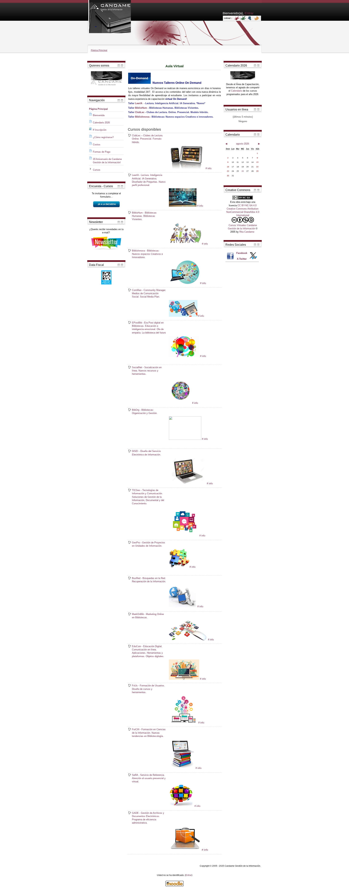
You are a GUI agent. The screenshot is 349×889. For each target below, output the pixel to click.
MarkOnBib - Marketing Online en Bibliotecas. (148, 616)
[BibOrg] (169, 443)
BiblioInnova (142, 116)
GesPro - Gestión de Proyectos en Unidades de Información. (148, 544)
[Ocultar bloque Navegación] (119, 100)
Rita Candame (246, 231)
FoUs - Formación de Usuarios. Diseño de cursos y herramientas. (148, 688)
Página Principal (99, 50)
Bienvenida (99, 115)
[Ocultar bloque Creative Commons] (255, 190)
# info (208, 168)
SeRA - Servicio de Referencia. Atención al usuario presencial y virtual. (149, 778)
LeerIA (138, 103)
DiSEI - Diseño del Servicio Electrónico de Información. (146, 453)
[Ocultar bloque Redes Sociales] (255, 245)
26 (243, 171)
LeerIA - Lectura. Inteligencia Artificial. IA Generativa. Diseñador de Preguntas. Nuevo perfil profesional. (148, 180)
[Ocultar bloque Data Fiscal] (119, 265)
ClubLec (139, 112)
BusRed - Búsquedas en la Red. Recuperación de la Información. (149, 580)
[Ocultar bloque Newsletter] (119, 222)
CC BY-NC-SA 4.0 (247, 205)
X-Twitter (242, 259)
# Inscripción (99, 129)
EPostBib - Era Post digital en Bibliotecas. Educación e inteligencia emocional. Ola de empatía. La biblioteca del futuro (149, 327)
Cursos (96, 169)
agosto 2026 (242, 143)
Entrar (189, 875)
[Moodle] (174, 885)
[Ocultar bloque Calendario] (255, 135)
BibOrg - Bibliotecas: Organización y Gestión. (144, 412)
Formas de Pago (101, 151)
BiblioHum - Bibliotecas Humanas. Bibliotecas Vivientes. (144, 216)
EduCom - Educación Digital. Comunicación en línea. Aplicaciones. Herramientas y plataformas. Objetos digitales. (148, 651)
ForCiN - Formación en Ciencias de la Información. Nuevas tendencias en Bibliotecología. (149, 732)
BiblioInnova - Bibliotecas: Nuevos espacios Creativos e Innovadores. (147, 254)
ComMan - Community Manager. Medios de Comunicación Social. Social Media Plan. (149, 293)
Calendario (236, 90)
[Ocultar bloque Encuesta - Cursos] (119, 186)
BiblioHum (141, 107)
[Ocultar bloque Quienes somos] (119, 66)
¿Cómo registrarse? (103, 137)
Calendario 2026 (101, 122)
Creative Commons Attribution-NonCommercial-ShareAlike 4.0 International (242, 212)
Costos (96, 144)
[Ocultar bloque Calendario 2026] (255, 66)
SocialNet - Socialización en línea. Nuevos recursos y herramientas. (147, 370)
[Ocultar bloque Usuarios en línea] (255, 109)
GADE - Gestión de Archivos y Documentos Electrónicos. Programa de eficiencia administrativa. (148, 818)
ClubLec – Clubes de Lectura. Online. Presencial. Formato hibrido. (147, 138)
